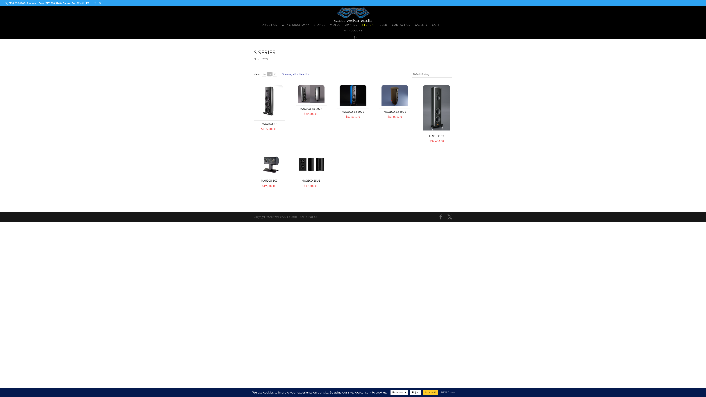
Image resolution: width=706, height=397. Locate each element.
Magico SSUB (311, 180)
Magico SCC (269, 180)
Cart (435, 25)
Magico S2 (436, 136)
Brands (319, 25)
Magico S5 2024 (311, 109)
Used (383, 25)
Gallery (421, 25)
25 (269, 74)
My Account (353, 30)
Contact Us (401, 25)
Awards (351, 25)
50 (275, 74)
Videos (335, 25)
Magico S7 (269, 124)
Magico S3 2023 (353, 112)
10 (264, 74)
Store (366, 25)
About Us (270, 25)
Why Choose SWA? (295, 25)
